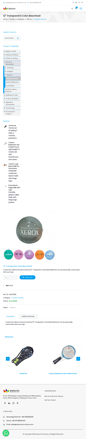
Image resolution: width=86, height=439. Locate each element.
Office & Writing (12, 58)
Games (29, 19)
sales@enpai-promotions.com (15, 3)
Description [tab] (11, 316)
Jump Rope (10, 86)
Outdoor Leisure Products (11, 90)
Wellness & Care (12, 95)
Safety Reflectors (12, 82)
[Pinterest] (82, 3)
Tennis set (12, 126)
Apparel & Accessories (10, 103)
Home (5, 19)
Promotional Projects (10, 113)
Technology (10, 108)
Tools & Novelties (12, 99)
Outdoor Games (12, 78)
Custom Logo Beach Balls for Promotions (13, 166)
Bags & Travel (11, 51)
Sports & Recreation (10, 63)
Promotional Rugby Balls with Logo (14, 187)
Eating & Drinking (12, 55)
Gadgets (10, 71)
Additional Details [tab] (28, 316)
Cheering (10, 68)
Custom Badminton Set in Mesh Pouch (13, 144)
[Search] (72, 8)
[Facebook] (73, 3)
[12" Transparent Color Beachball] (43, 234)
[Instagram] (79, 3)
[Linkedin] (76, 3)
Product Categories (17, 19)
